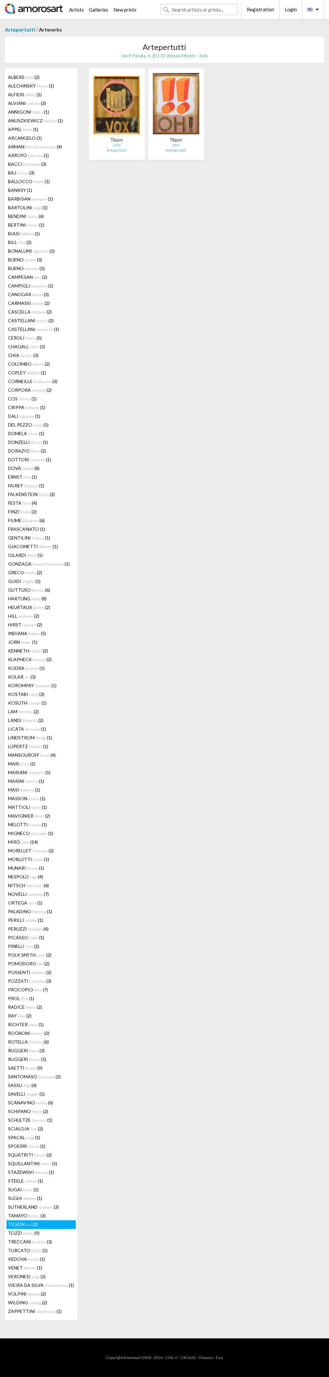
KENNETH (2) (28, 650)
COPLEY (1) (27, 372)
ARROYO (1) (28, 155)
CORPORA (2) (30, 390)
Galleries (98, 10)
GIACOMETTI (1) (33, 546)
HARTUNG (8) (27, 598)
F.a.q (219, 1357)
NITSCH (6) (28, 885)
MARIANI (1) (29, 772)
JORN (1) (22, 642)
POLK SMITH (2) (29, 955)
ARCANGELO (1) (25, 138)
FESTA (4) (22, 503)
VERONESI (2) (27, 1276)
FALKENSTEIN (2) (31, 494)
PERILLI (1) (25, 920)
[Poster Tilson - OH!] (176, 105)
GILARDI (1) (25, 555)
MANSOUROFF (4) (32, 755)
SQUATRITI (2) (30, 1154)
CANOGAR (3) (28, 294)
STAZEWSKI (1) (31, 1172)
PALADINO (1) (30, 911)
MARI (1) (21, 763)
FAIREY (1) (26, 485)
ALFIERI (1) (25, 94)
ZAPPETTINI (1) (35, 1311)
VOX (117, 145)
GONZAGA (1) (39, 564)
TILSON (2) (23, 1224)
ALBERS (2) (24, 77)
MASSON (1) (26, 798)
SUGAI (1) (23, 1189)
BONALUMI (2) (31, 251)
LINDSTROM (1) (30, 737)
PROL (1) (21, 998)
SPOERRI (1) (26, 1146)
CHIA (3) (23, 355)
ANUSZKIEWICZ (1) (35, 120)
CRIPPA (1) (26, 407)
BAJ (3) (21, 172)
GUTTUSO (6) (29, 590)
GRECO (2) (25, 572)
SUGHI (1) (25, 1198)
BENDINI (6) (26, 216)
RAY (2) (19, 1015)
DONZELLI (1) (28, 442)
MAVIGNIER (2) (29, 816)
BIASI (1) (24, 233)
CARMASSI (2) (29, 303)
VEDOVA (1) (26, 1259)
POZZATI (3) (29, 981)
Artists (76, 10)
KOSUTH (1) (27, 703)
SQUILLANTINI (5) (32, 1163)
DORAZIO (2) (27, 451)
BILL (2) (19, 242)
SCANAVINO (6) (30, 1102)
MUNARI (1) (26, 868)
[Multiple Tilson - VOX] (116, 105)
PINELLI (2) (23, 946)
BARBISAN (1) (30, 198)
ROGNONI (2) (28, 1033)
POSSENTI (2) (29, 972)
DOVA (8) (24, 468)
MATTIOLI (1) (27, 807)
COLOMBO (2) (29, 364)
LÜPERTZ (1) (28, 746)
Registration (260, 9)
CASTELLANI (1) (33, 329)
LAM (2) (23, 711)
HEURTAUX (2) (29, 607)
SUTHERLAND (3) (33, 1207)
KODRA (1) (26, 668)
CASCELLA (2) (30, 311)
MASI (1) (24, 789)
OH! (176, 145)
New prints (125, 10)
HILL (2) (23, 616)
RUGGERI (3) (26, 1050)
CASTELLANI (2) (31, 320)
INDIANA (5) (27, 633)
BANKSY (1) (20, 190)
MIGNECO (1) (30, 833)
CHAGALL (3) (26, 346)
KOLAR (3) (22, 676)
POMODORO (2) (28, 963)
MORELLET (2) (31, 850)
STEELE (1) (25, 1181)
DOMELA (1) (26, 433)
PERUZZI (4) (28, 929)
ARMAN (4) (35, 146)
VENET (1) (25, 1267)
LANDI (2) (25, 720)
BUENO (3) (25, 259)
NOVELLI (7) (28, 894)
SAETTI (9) (25, 1068)
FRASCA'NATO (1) (26, 529)
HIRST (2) (25, 624)
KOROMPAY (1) (32, 685)
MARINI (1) (26, 781)
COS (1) (22, 398)
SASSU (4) (22, 1085)
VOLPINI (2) (27, 1294)
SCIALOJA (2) (25, 1128)
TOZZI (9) (24, 1233)
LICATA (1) (27, 729)
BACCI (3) (27, 164)
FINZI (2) (22, 511)
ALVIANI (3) (27, 103)
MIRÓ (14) (23, 842)
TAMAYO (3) (27, 1215)
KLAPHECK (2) (30, 659)
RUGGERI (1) (27, 1059)
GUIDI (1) (24, 581)
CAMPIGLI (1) (30, 285)
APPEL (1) (23, 129)
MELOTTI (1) (27, 824)
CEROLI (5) (25, 338)
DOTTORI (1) (29, 459)
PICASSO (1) (26, 937)
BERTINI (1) (26, 225)
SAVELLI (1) (26, 1094)
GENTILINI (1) (29, 537)
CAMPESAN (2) (27, 277)
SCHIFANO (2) (28, 1111)
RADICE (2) (25, 1007)
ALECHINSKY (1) (31, 86)
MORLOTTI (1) (28, 859)
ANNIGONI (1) (28, 112)
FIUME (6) (26, 520)
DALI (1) (24, 416)
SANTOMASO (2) (34, 1076)
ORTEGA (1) (25, 902)
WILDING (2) (27, 1302)
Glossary (206, 1357)
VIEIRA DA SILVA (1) (41, 1285)
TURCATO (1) (28, 1250)
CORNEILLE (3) (33, 381)
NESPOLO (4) (25, 876)
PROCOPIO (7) (28, 989)
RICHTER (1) (26, 1024)
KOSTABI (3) (26, 694)
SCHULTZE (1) (30, 1120)
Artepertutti (20, 29)
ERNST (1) (22, 477)
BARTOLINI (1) (28, 207)
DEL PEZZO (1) (28, 424)
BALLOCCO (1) (29, 181)
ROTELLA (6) (28, 1041)
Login (291, 9)
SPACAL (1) (24, 1137)
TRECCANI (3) (30, 1241)
